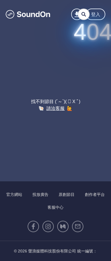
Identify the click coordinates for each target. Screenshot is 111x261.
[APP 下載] (77, 14)
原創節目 (67, 194)
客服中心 (55, 207)
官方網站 (14, 194)
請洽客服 (55, 108)
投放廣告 (40, 194)
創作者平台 (95, 194)
